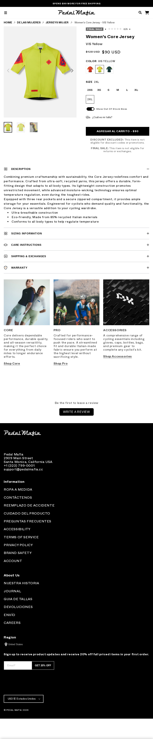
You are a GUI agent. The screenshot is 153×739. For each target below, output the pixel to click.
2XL (90, 99)
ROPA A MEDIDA (18, 489)
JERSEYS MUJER (57, 22)
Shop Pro (61, 363)
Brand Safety (18, 553)
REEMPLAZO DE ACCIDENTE (29, 505)
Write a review (76, 411)
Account (13, 561)
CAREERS (12, 623)
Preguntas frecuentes (27, 521)
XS (100, 91)
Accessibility (17, 529)
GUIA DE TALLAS (18, 599)
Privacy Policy (18, 545)
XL (137, 91)
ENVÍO (9, 615)
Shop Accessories (117, 356)
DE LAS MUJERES (29, 22)
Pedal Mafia (14, 710)
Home (8, 22)
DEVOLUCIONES (18, 607)
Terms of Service (21, 537)
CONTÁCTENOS (18, 497)
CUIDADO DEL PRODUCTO (27, 513)
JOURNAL (12, 591)
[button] (5, 13)
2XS (90, 91)
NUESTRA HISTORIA (21, 583)
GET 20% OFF (43, 665)
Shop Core (12, 363)
